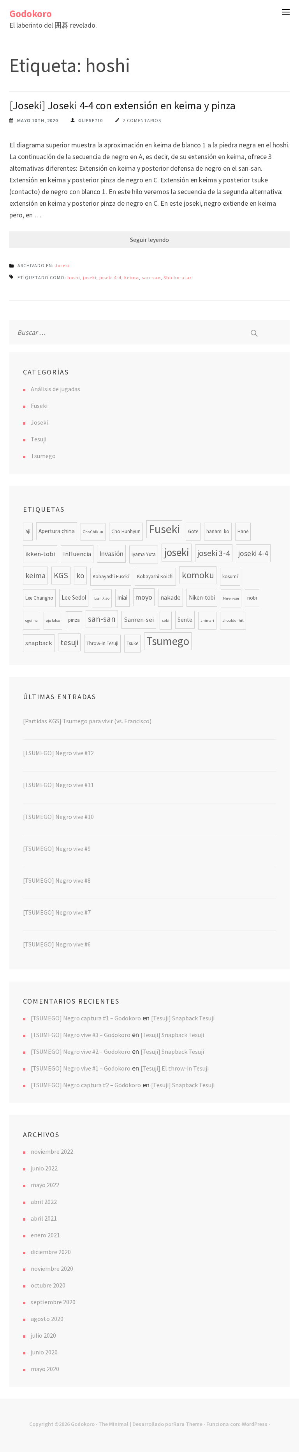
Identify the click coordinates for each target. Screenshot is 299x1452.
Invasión (111, 553)
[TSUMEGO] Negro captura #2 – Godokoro (86, 1085)
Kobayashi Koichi (155, 576)
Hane (242, 531)
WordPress (254, 1424)
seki (165, 620)
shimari (207, 620)
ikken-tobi (40, 554)
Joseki (62, 265)
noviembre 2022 (52, 1151)
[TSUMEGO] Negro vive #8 (57, 880)
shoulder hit (233, 620)
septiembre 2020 (53, 1302)
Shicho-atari (178, 277)
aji (27, 531)
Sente (185, 619)
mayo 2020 (45, 1369)
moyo (143, 597)
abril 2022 (44, 1201)
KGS (61, 575)
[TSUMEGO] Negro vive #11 (58, 785)
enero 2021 (45, 1235)
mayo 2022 (45, 1185)
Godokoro (30, 13)
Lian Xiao (101, 598)
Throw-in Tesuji (102, 643)
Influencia (77, 554)
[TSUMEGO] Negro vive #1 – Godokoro (80, 1068)
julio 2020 (43, 1335)
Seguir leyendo (149, 239)
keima (131, 277)
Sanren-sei (139, 620)
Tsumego (43, 456)
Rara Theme (187, 1424)
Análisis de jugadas (55, 389)
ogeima (31, 620)
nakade (170, 597)
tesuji (69, 642)
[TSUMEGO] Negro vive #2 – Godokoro (80, 1051)
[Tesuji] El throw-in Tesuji (175, 1068)
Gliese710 (90, 120)
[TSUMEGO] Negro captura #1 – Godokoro (86, 1018)
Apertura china (57, 531)
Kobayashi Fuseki (111, 576)
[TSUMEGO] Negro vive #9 (57, 848)
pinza (74, 620)
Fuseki (39, 405)
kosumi (230, 576)
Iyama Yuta (144, 554)
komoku (198, 575)
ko (80, 575)
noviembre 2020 (52, 1268)
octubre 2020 (48, 1285)
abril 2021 (44, 1218)
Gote (193, 531)
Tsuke (132, 643)
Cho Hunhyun (126, 531)
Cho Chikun (93, 531)
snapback (38, 643)
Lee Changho (39, 598)
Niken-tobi (202, 597)
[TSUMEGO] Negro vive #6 (57, 944)
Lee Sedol (74, 597)
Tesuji (38, 439)
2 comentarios (142, 120)
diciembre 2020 (51, 1252)
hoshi (73, 277)
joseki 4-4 (110, 277)
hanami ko (217, 531)
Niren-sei (231, 598)
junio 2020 (44, 1352)
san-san (151, 277)
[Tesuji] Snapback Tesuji (183, 1018)
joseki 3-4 (213, 553)
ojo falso (53, 620)
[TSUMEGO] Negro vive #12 (58, 753)
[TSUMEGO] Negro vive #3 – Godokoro (80, 1035)
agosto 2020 (47, 1319)
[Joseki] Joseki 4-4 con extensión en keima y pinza (122, 105)
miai (122, 597)
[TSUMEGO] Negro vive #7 (57, 912)
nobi (252, 598)
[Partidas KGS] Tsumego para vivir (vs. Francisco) (87, 721)
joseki (90, 277)
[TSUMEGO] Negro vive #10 (58, 816)
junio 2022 (44, 1168)
